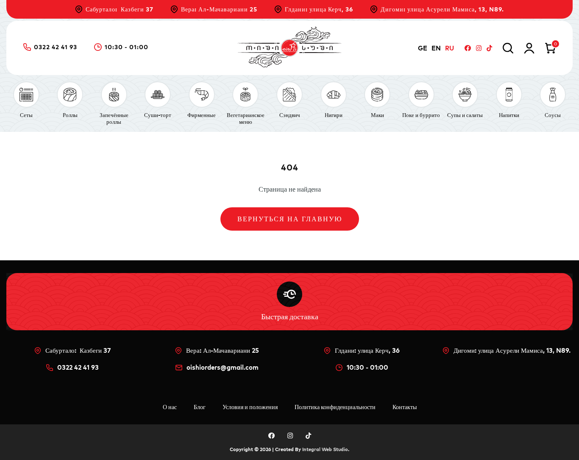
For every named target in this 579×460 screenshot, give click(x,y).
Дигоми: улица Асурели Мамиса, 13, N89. (442, 9)
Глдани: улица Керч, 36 (319, 9)
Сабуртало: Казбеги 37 (119, 9)
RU (449, 48)
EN (436, 48)
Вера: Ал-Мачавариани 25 (219, 9)
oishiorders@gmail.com (223, 367)
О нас (170, 407)
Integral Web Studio (325, 449)
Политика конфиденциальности (335, 407)
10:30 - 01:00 (126, 47)
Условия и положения (250, 407)
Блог (200, 407)
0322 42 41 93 (55, 47)
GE (422, 48)
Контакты (404, 407)
